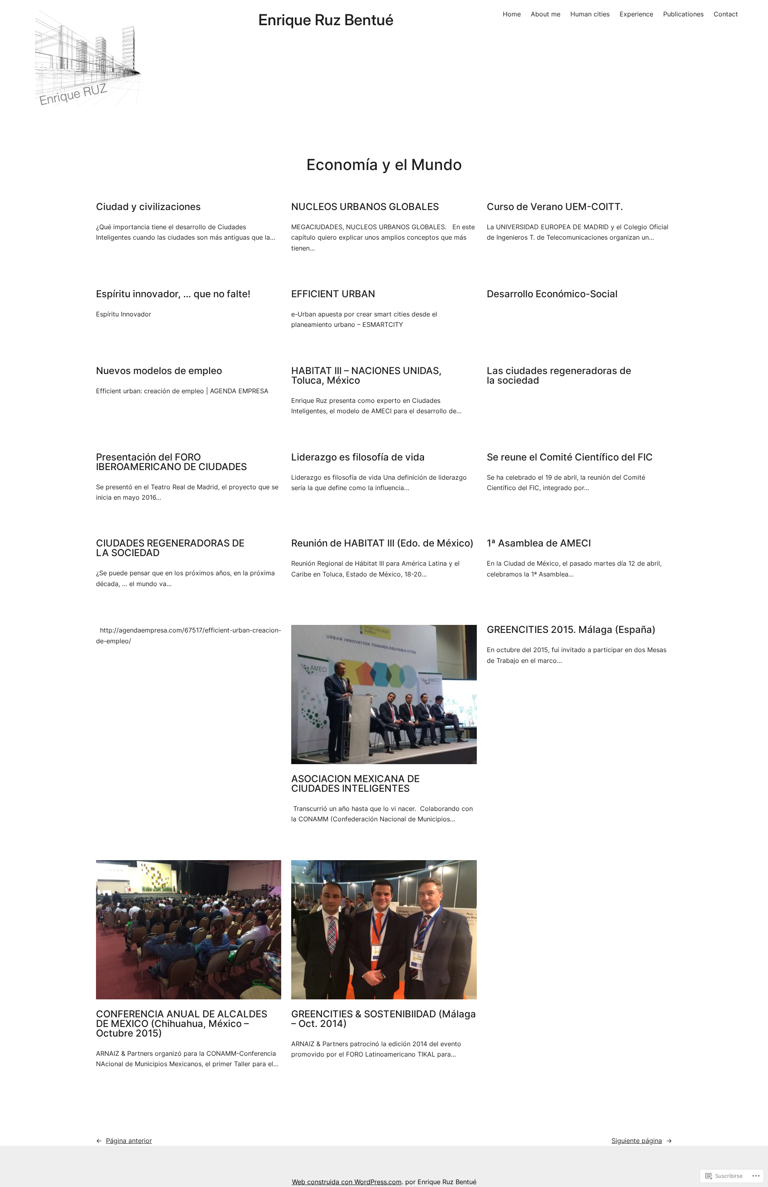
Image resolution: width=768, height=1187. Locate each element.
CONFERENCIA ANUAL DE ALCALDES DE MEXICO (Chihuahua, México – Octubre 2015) (181, 1023)
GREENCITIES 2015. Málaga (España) (571, 630)
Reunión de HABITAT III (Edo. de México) (382, 543)
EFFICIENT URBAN (333, 294)
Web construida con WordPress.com (347, 1182)
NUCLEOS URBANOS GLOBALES (365, 207)
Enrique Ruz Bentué (326, 19)
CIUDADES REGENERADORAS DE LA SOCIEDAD (170, 548)
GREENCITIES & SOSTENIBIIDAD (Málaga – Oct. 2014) (383, 1019)
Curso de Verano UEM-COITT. (555, 207)
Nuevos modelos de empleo (159, 371)
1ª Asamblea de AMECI (539, 543)
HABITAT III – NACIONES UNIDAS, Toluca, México (366, 375)
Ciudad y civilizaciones (148, 207)
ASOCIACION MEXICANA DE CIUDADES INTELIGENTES (355, 783)
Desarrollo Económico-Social (552, 294)
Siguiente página (642, 1141)
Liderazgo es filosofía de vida (358, 457)
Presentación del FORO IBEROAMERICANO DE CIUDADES (171, 462)
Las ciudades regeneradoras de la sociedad (559, 375)
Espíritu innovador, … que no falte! (173, 294)
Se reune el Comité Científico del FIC (570, 457)
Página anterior (124, 1141)
